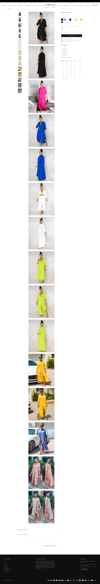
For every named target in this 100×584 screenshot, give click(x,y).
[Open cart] (96, 4)
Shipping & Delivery (23, 529)
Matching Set (42, 5)
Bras (81, 5)
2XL (73, 26)
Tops (60, 5)
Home (4, 5)
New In (14, 5)
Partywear (94, 5)
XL (70, 26)
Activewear (75, 5)
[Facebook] (64, 79)
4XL (80, 26)
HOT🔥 (9, 5)
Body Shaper (67, 5)
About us (5, 563)
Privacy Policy (6, 568)
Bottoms (47, 7)
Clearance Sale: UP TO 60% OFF (50, 1)
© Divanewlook (7, 580)
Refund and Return (7, 570)
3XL (77, 26)
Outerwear (28, 5)
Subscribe (84, 569)
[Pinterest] (67, 79)
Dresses (35, 5)
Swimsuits (86, 5)
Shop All (53, 7)
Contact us (6, 564)
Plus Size (21, 5)
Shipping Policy (6, 566)
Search (5, 561)
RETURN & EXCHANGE (23, 534)
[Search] (94, 4)
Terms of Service (6, 572)
